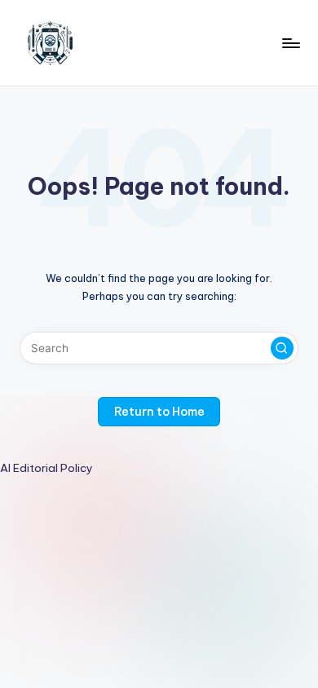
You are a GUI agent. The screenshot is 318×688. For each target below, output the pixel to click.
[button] (282, 348)
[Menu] (290, 42)
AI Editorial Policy (46, 468)
